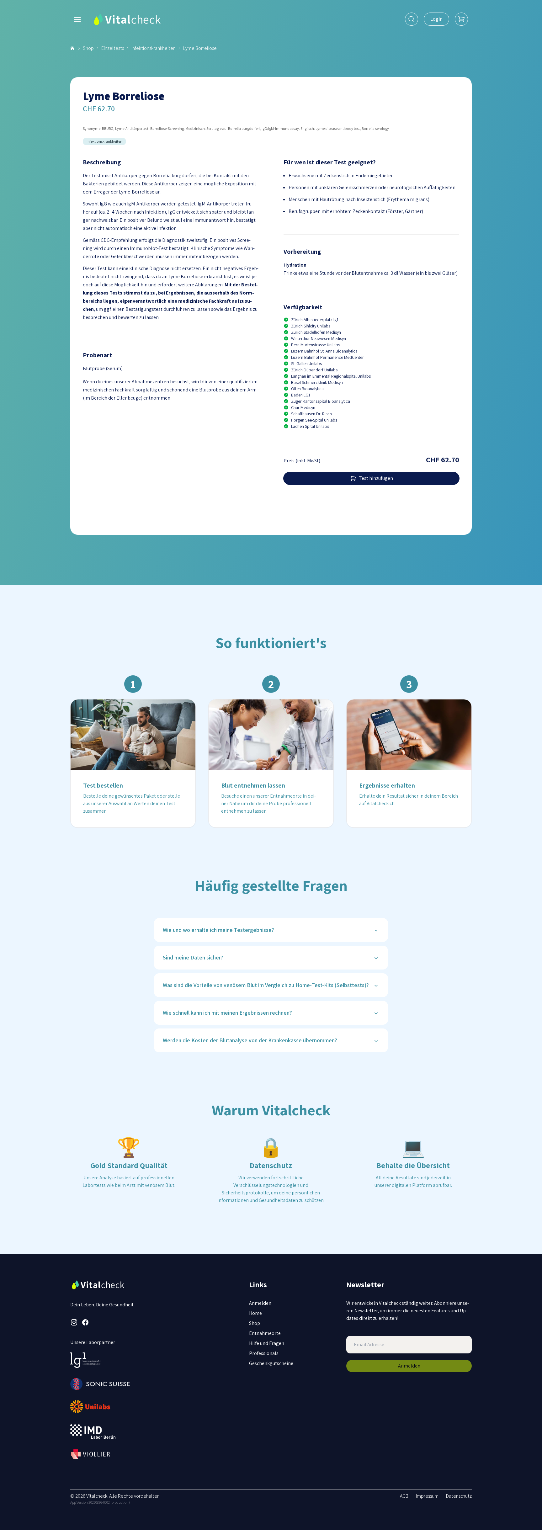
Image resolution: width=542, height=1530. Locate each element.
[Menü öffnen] (77, 19)
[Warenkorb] (461, 19)
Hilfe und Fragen (266, 1343)
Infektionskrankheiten (153, 48)
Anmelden (260, 1303)
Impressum (427, 1496)
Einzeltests (112, 48)
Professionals (264, 1353)
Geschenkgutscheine (271, 1363)
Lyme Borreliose (200, 48)
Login (436, 19)
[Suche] (411, 19)
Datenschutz (459, 1496)
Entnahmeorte (265, 1333)
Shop (88, 48)
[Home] (73, 48)
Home (255, 1313)
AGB (404, 1496)
